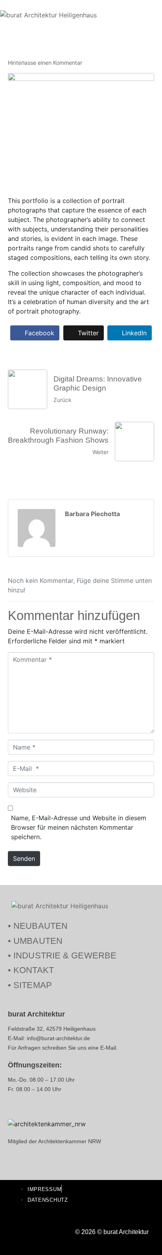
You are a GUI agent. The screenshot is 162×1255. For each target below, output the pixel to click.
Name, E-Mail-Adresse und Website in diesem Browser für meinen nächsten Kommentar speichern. (78, 827)
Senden (24, 858)
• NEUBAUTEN (38, 926)
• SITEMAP (30, 985)
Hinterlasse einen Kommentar (45, 62)
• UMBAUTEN (35, 941)
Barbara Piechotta (92, 514)
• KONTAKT (31, 970)
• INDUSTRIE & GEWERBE (62, 955)
